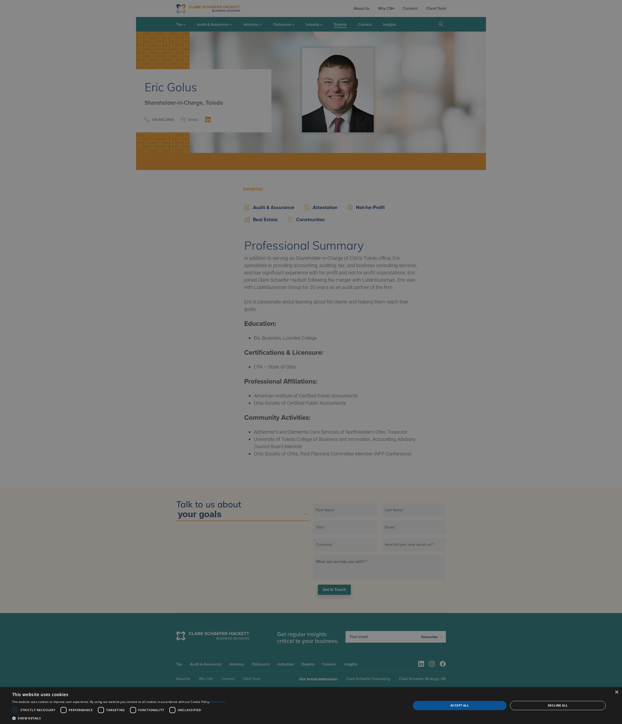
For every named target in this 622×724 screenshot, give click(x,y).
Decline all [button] (558, 705)
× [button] (616, 692)
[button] (119, 718)
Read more (218, 702)
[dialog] (311, 705)
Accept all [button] (459, 705)
